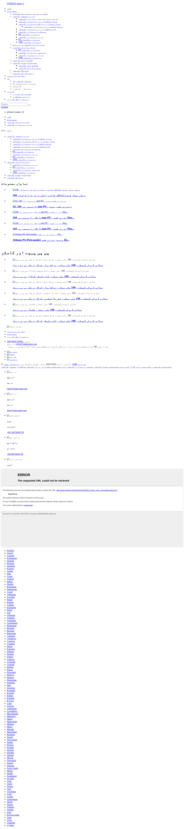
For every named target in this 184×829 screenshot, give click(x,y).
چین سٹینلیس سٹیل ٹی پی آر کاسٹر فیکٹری (41, 367)
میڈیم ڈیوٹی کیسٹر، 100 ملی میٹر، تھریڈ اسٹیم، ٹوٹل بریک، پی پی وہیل (60, 298)
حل (8, 78)
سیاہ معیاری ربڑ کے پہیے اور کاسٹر (39, 24)
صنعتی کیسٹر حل (22, 81)
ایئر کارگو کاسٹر (23, 73)
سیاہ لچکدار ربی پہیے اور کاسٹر (37, 21)
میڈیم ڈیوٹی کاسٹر (24, 47)
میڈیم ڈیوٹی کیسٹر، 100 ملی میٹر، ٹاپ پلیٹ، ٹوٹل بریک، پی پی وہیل (58, 320)
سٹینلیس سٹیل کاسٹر (25, 63)
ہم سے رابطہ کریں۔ (18, 99)
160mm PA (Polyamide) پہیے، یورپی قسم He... (41, 239)
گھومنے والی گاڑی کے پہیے (135, 367)
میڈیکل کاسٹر (21, 70)
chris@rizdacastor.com (26, 344)
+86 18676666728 (15, 341)
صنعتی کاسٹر (8, 367)
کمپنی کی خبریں (22, 94)
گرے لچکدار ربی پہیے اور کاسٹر (37, 29)
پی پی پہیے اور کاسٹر (31, 37)
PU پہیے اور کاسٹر (29, 39)
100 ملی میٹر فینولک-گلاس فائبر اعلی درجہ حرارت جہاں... (49, 195)
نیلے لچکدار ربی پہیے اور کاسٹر (43, 26)
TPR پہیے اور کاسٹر (30, 42)
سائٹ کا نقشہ (11, 364)
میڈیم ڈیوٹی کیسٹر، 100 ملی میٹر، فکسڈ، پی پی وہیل (47, 309)
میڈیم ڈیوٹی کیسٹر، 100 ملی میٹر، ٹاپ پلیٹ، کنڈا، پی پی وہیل (54, 276)
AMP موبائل (79, 364)
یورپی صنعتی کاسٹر (24, 16)
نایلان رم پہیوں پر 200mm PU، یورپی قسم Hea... (43, 217)
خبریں (10, 91)
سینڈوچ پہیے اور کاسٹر (32, 32)
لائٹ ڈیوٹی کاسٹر (22, 60)
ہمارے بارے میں (16, 76)
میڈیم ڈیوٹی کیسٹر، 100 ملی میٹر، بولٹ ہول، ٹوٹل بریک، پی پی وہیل (58, 287)
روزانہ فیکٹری (21, 96)
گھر (9, 8)
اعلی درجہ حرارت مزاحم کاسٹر (30, 13)
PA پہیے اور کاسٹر (29, 34)
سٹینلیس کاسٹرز (161, 367)
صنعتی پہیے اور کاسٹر (80, 367)
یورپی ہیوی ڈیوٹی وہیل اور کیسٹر (38, 19)
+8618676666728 (15, 454)
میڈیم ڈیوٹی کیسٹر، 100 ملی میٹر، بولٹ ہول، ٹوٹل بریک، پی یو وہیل (58, 265)
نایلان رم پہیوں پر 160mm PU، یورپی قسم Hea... (43, 228)
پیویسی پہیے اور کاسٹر (32, 52)
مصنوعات (12, 11)
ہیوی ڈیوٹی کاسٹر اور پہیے (29, 45)
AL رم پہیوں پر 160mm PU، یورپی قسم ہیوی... (42, 206)
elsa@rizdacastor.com (17, 410)
